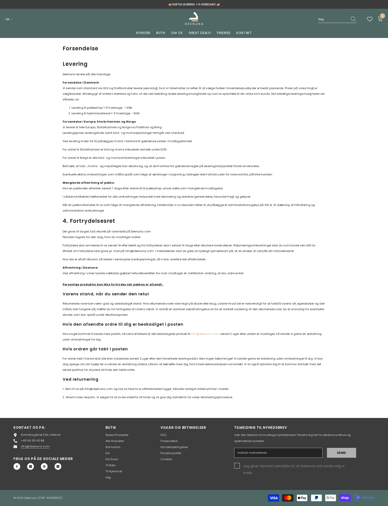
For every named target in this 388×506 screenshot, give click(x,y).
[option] (194, 4)
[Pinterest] (44, 466)
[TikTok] (58, 466)
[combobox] (333, 19)
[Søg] (337, 19)
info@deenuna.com (205, 334)
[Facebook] (16, 466)
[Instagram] (30, 466)
